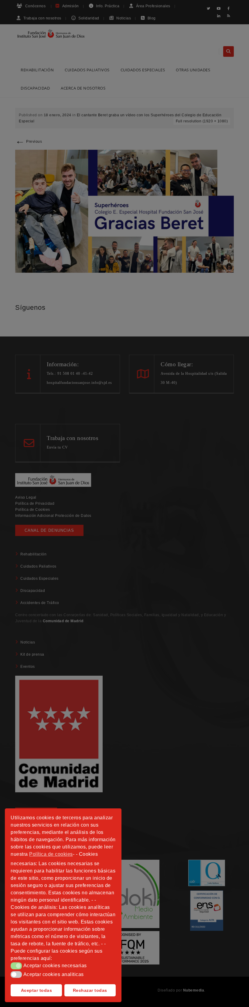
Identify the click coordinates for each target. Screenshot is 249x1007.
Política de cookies (51, 854)
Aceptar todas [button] (36, 990)
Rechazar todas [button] (90, 990)
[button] (16, 965)
